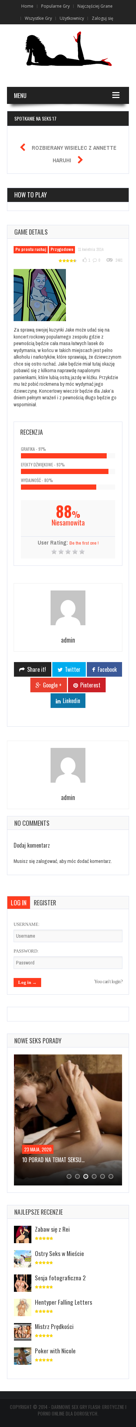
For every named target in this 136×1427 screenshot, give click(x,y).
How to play (30, 194)
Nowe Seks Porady (37, 1040)
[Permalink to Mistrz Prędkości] (22, 1332)
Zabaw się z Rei (52, 1228)
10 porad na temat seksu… (52, 1160)
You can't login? (108, 981)
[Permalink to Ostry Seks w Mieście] (22, 1259)
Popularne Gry (55, 6)
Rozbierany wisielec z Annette (74, 148)
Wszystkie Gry (38, 18)
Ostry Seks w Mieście (59, 1253)
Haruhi (62, 160)
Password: (26, 951)
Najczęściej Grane (95, 6)
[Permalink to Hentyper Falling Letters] (22, 1308)
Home (27, 6)
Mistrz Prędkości (54, 1326)
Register (45, 902)
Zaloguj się (102, 18)
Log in (19, 902)
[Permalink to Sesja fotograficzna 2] (22, 1283)
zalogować (46, 861)
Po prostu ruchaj (30, 249)
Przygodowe (62, 249)
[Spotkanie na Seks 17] (44, 296)
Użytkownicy (72, 18)
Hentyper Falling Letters (63, 1301)
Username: (27, 924)
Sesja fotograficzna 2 (60, 1277)
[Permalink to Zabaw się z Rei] (22, 1235)
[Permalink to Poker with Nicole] (22, 1356)
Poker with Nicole (55, 1350)
